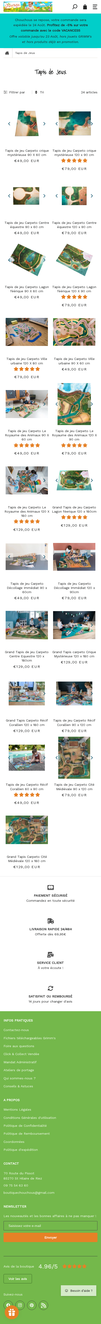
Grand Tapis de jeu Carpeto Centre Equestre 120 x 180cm (27, 656)
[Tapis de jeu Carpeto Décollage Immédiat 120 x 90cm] (74, 557)
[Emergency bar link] (50, 31)
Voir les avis (17, 1279)
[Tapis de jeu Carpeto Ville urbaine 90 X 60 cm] (74, 332)
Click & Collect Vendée (21, 1054)
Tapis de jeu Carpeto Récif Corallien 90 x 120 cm (74, 722)
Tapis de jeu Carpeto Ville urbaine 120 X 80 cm (26, 361)
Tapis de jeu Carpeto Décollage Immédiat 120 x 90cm (74, 588)
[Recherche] (74, 6)
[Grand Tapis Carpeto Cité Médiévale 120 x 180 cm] (27, 830)
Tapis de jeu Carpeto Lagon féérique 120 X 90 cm (74, 289)
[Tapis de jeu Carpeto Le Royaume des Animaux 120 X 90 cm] (74, 404)
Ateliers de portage (19, 1070)
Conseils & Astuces (18, 1086)
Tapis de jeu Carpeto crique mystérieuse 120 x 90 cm (74, 153)
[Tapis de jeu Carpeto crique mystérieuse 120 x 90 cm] (74, 124)
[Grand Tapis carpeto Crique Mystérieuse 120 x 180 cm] (74, 625)
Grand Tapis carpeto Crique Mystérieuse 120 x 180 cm (74, 654)
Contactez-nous (16, 1030)
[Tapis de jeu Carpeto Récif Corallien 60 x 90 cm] (27, 758)
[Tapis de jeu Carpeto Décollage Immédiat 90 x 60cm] (27, 557)
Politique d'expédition (21, 1149)
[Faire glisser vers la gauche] (9, 123)
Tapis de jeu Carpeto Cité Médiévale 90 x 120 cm (74, 787)
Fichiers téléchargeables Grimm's (30, 1038)
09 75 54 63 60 (16, 1185)
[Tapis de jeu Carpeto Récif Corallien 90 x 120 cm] (74, 693)
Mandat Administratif (20, 1062)
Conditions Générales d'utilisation (30, 1118)
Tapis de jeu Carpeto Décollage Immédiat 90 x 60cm (27, 588)
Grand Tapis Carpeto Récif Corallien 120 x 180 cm (27, 722)
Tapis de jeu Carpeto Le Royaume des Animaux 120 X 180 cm (26, 511)
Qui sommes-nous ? (20, 1078)
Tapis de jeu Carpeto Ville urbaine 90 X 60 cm (74, 361)
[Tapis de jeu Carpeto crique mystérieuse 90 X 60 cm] (27, 124)
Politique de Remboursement (27, 1133)
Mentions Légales (17, 1109)
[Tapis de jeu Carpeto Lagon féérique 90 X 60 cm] (27, 260)
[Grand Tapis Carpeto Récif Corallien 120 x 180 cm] (27, 693)
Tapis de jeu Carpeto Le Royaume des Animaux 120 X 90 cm (74, 435)
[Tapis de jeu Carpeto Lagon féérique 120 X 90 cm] (74, 260)
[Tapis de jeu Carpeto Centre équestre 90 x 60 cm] (27, 196)
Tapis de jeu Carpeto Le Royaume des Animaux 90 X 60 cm (27, 435)
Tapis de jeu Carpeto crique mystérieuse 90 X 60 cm (27, 153)
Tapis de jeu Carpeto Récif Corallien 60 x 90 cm (27, 787)
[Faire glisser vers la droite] (44, 123)
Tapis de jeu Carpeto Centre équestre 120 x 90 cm (74, 225)
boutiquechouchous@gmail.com (29, 1192)
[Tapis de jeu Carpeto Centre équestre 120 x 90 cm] (74, 196)
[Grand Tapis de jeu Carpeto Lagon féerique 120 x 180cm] (74, 480)
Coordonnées (14, 1142)
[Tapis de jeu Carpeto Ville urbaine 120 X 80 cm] (27, 332)
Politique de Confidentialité (25, 1125)
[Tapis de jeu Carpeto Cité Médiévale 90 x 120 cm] (74, 758)
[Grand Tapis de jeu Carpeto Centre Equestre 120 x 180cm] (27, 625)
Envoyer (50, 1237)
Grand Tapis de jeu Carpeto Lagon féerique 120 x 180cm (74, 509)
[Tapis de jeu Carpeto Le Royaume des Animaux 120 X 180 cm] (27, 480)
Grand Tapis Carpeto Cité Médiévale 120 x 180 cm (27, 859)
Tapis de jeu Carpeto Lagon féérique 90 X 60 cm (27, 289)
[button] (95, 6)
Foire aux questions (19, 1046)
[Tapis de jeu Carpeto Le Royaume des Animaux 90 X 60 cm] (27, 404)
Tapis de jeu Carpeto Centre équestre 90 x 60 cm (26, 225)
